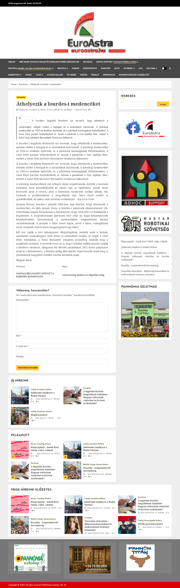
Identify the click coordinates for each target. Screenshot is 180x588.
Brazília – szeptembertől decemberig (96, 469)
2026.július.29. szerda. (152, 527)
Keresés (128, 95)
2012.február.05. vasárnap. (60, 110)
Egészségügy (90, 68)
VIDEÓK (83, 74)
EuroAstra (21, 97)
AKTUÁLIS (87, 62)
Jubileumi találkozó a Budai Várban (43, 394)
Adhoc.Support (116, 62)
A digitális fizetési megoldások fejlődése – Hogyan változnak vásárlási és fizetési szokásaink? (96, 397)
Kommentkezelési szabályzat (134, 74)
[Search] (170, 68)
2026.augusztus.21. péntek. (48, 399)
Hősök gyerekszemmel (150, 523)
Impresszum (109, 74)
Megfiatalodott (39, 414)
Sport (28, 74)
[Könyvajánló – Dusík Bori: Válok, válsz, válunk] (20, 450)
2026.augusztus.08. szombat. (100, 474)
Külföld (30, 68)
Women (48, 444)
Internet (128, 68)
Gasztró (105, 68)
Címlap (11, 62)
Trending (40, 444)
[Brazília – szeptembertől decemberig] (72, 470)
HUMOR (75, 68)
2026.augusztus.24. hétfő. (48, 454)
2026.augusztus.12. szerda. (152, 513)
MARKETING (14, 74)
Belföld (62, 68)
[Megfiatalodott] (20, 416)
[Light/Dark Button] (164, 68)
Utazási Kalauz (55, 74)
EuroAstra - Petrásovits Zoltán (32, 110)
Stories (33, 444)
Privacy (95, 74)
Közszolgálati (149, 520)
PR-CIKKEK (71, 74)
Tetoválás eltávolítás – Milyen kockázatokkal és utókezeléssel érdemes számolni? (98, 525)
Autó (117, 68)
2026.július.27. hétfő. (44, 418)
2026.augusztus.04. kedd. (99, 533)
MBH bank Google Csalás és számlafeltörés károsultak (49, 62)
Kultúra (151, 68)
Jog (141, 68)
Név (19, 335)
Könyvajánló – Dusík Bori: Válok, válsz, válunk (45, 449)
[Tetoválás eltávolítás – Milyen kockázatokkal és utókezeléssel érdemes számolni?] (73, 525)
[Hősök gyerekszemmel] (127, 525)
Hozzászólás (23, 299)
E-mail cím (22, 346)
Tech (38, 74)
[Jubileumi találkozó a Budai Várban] (20, 395)
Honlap (20, 356)
